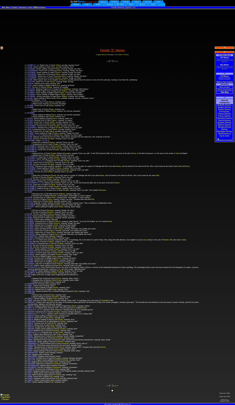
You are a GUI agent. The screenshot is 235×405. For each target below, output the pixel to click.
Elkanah (53, 196)
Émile (52, 295)
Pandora (166, 240)
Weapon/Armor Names (224, 128)
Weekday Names (224, 131)
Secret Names (224, 120)
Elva (58, 85)
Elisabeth (51, 139)
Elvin (59, 258)
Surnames (22, 7)
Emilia (51, 318)
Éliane (51, 109)
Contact (14, 7)
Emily (52, 282)
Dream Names (224, 109)
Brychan (64, 80)
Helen (63, 203)
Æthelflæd (67, 89)
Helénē (58, 65)
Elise (52, 162)
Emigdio (57, 312)
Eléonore (57, 78)
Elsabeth (50, 242)
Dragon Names (224, 107)
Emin (54, 336)
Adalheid (62, 194)
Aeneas (118, 166)
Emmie (60, 351)
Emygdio (58, 358)
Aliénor (59, 71)
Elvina (54, 256)
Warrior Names (224, 125)
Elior (61, 135)
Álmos (74, 306)
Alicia (55, 118)
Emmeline (55, 297)
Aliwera (56, 260)
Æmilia (60, 319)
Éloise (53, 232)
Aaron (134, 153)
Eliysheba (66, 153)
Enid (50, 376)
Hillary (61, 207)
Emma (58, 278)
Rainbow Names (224, 118)
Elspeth (57, 249)
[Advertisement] (117, 27)
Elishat (53, 175)
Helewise (60, 264)
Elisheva (51, 142)
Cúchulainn (105, 300)
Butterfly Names (224, 105)
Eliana (51, 105)
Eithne (56, 362)
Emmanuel (65, 343)
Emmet (84, 308)
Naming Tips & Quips (225, 82)
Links (30, 7)
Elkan (54, 197)
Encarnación (56, 364)
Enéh (57, 378)
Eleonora (57, 223)
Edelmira (58, 221)
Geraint (57, 375)
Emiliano (63, 321)
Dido (180, 166)
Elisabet (52, 124)
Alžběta (50, 172)
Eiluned (58, 254)
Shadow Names (224, 123)
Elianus (51, 102)
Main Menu (6, 7)
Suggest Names (101, 54)
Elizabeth (59, 128)
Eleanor (57, 69)
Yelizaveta (102, 190)
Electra (52, 82)
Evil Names (224, 112)
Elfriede (49, 87)
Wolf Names (223, 134)
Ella (93, 199)
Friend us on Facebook (225, 140)
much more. (225, 136)
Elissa (187, 166)
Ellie (52, 216)
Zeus (145, 240)
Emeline (63, 329)
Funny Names (224, 116)
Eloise (56, 234)
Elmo (52, 218)
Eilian (58, 98)
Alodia (56, 225)
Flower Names (224, 114)
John (177, 153)
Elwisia (60, 229)
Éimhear (50, 300)
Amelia (55, 287)
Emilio (76, 291)
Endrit (56, 369)
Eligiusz (54, 120)
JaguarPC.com (130, 7)
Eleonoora (50, 210)
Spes (184, 240)
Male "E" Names (123, 54)
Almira (109, 221)
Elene (53, 67)
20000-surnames (39, 7)
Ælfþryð (64, 91)
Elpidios (54, 238)
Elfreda (61, 93)
